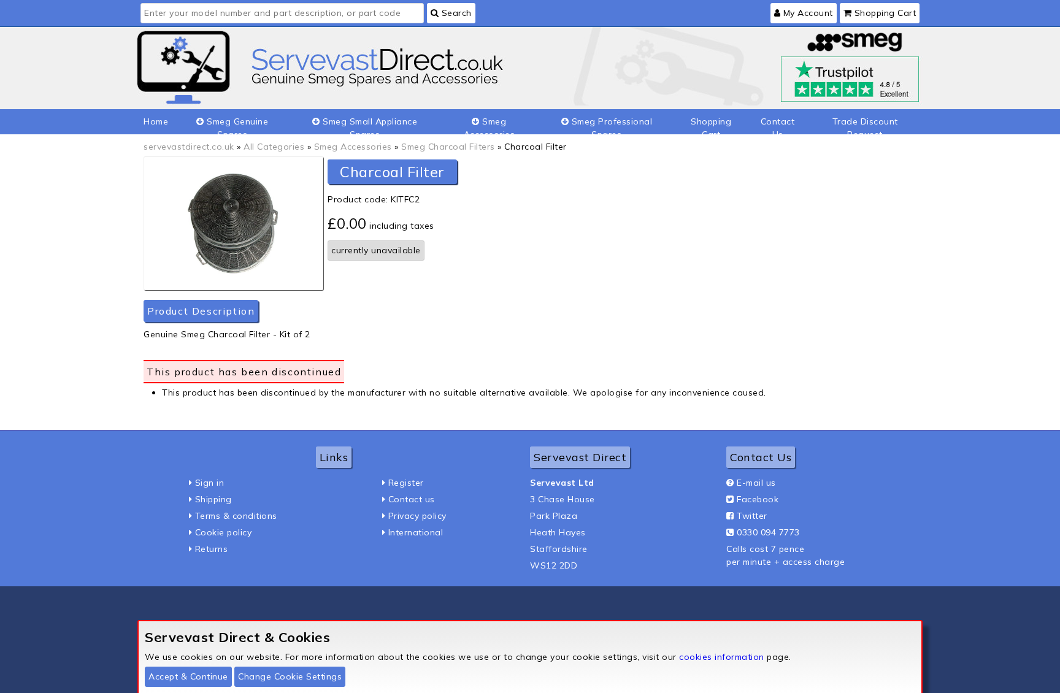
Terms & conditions (236, 515)
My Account (806, 12)
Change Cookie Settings (290, 676)
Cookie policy (223, 532)
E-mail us (756, 482)
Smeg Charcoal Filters (448, 146)
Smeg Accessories (489, 125)
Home (156, 121)
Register (406, 482)
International (416, 532)
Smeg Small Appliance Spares (369, 125)
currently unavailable (376, 250)
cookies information (721, 656)
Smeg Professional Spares (610, 125)
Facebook (757, 499)
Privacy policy (417, 515)
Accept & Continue (188, 676)
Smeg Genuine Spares (236, 125)
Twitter (752, 515)
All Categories (274, 146)
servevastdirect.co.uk (189, 146)
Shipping (213, 499)
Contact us (411, 499)
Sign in (210, 482)
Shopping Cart (883, 12)
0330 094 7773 (768, 532)
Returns (211, 548)
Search (455, 12)
